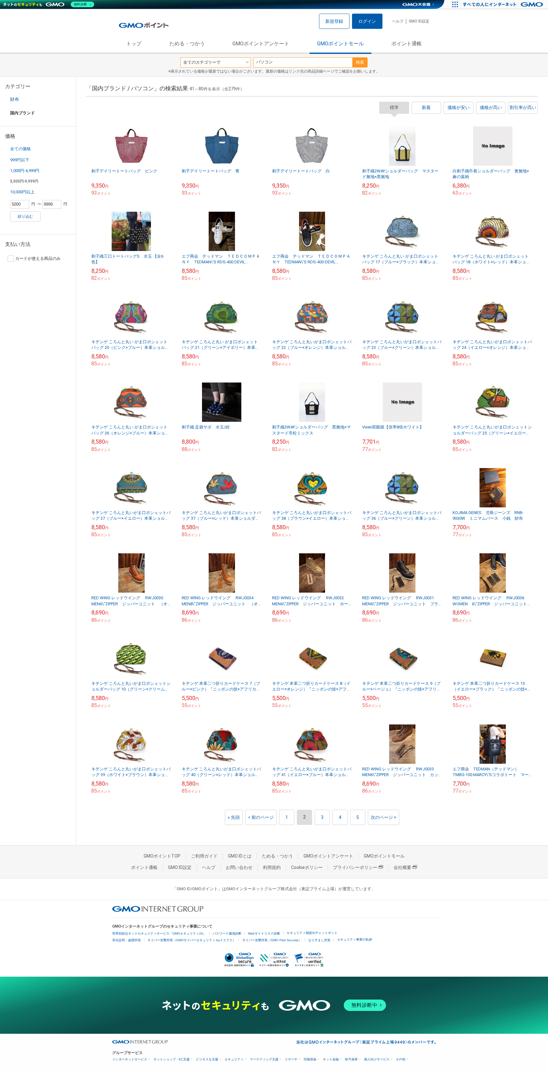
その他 (400, 1059)
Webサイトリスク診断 (264, 933)
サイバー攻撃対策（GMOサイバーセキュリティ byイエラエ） (191, 940)
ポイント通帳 (406, 44)
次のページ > (383, 817)
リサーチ (291, 1059)
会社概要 (402, 867)
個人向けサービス (376, 1059)
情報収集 (310, 1059)
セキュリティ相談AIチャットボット (312, 933)
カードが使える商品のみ (38, 258)
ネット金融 (331, 1059)
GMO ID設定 (419, 21)
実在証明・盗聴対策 (126, 940)
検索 (360, 62)
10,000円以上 (22, 192)
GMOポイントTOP (162, 856)
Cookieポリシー (307, 867)
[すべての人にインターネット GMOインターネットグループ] (504, 4)
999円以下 (19, 160)
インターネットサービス (129, 1059)
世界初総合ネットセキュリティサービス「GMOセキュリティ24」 (159, 933)
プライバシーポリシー (355, 867)
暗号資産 (351, 1059)
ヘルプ (397, 21)
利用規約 (272, 867)
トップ (133, 44)
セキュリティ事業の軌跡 (354, 939)
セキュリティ (234, 1059)
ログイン (367, 21)
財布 (14, 99)
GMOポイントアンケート (260, 44)
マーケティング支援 (264, 1059)
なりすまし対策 (319, 940)
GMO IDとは (239, 856)
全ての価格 (20, 148)
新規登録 (334, 21)
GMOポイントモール (340, 44)
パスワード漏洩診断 (227, 933)
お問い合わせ (239, 867)
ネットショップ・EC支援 (171, 1059)
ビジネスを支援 (207, 1059)
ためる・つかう (187, 44)
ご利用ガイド (204, 856)
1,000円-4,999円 (24, 170)
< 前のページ (261, 817)
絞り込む (25, 216)
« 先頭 (234, 817)
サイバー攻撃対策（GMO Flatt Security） (272, 940)
